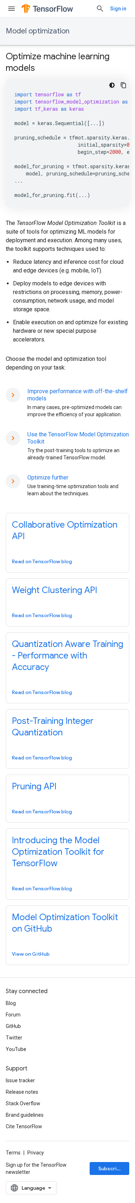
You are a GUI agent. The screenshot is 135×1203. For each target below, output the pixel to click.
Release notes (22, 1092)
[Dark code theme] (112, 85)
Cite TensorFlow (24, 1126)
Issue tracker (20, 1080)
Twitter (14, 1038)
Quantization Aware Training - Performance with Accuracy (67, 655)
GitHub (13, 1026)
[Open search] (100, 8)
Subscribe (110, 1168)
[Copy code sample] (123, 85)
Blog (11, 1003)
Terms (13, 1153)
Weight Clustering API (54, 590)
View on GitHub (31, 954)
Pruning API (34, 786)
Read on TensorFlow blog (42, 561)
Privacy (35, 1153)
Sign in (118, 9)
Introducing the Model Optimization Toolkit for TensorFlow (58, 852)
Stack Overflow (23, 1103)
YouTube (16, 1049)
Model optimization (37, 31)
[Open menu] (11, 8)
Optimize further (47, 477)
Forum (13, 1015)
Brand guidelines (25, 1115)
